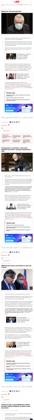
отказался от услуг (15, 69)
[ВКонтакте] (17, 122)
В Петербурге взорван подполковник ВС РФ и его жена (27, 136)
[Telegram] (15, 122)
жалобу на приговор (10, 88)
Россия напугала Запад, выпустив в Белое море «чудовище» (17, 136)
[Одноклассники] (19, 122)
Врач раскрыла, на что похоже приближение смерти (6, 140)
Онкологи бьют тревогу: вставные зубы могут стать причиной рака (17, 140)
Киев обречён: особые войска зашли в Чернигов (17, 405)
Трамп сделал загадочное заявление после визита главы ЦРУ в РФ (6, 405)
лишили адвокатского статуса (17, 87)
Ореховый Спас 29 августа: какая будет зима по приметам (6, 136)
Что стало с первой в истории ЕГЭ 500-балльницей (5, 410)
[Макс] (12, 122)
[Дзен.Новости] (10, 122)
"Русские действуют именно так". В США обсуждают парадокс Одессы (26, 141)
